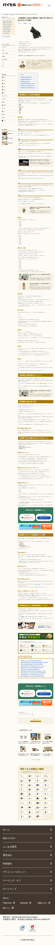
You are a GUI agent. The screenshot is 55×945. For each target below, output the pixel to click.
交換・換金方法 (4, 59)
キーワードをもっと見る (5, 35)
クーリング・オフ (12, 880)
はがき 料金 (7, 20)
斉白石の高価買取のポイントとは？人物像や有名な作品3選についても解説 (32, 674)
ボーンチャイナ (5, 29)
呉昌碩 (36, 583)
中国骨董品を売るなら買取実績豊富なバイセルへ (28, 87)
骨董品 (32, 714)
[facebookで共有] (35, 721)
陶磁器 (19, 119)
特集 (2, 65)
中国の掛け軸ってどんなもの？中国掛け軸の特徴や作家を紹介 (30, 669)
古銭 (4, 83)
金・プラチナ (5, 95)
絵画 (25, 714)
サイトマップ (9, 888)
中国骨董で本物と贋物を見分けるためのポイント (28, 83)
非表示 (23, 74)
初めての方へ (9, 838)
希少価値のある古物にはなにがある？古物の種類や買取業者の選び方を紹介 (32, 667)
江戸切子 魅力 (4, 22)
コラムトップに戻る (36, 759)
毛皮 (4, 86)
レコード (4, 120)
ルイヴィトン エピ (9, 24)
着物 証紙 (4, 20)
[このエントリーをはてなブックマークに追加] (39, 721)
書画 (20, 253)
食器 (29, 714)
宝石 (4, 98)
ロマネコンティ (9, 29)
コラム (30, 23)
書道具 (22, 714)
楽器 (4, 117)
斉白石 (39, 583)
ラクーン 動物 (4, 27)
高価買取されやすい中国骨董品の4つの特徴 (27, 85)
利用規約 (7, 863)
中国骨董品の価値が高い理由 (25, 81)
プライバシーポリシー (14, 871)
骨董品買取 (25, 23)
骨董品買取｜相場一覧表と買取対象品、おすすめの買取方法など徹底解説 (32, 663)
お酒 (4, 92)
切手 (4, 80)
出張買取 (22, 616)
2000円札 (10, 20)
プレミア (3, 62)
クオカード (4, 31)
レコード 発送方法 (9, 22)
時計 (4, 102)
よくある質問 (9, 846)
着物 (4, 77)
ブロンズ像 (19, 297)
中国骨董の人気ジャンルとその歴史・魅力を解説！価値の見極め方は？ (31, 660)
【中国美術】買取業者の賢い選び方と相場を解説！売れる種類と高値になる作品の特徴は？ (34, 662)
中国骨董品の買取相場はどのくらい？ (26, 79)
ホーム (6, 829)
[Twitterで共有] (32, 721)
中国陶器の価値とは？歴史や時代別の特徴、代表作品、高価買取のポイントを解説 (33, 670)
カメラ (4, 111)
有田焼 (21, 143)
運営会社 (7, 855)
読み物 (3, 50)
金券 (4, 108)
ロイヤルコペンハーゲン (21, 191)
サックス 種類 (8, 31)
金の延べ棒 (8, 27)
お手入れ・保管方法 (5, 53)
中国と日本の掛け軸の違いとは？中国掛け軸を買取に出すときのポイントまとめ (33, 665)
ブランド (4, 89)
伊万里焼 (33, 188)
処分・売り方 (4, 46)
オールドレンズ (5, 24)
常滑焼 (24, 201)
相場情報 (3, 56)
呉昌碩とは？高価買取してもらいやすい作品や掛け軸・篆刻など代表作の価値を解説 (33, 672)
